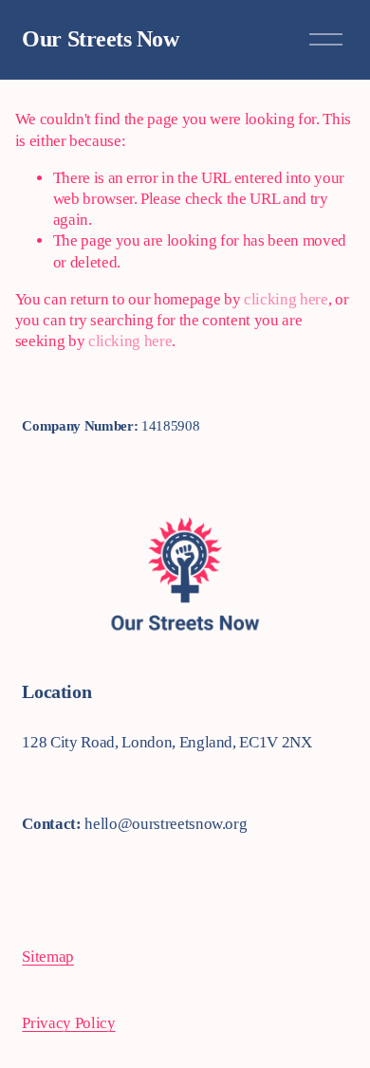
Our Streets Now (100, 39)
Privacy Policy (68, 1023)
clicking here (286, 299)
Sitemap (48, 957)
